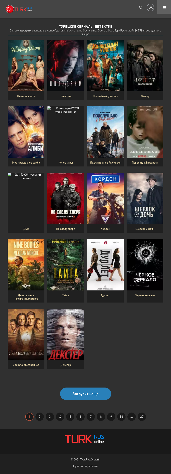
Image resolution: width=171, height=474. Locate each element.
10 (121, 416)
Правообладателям (85, 466)
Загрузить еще (86, 393)
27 (141, 416)
